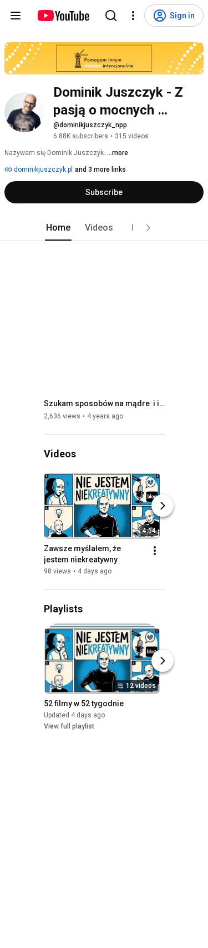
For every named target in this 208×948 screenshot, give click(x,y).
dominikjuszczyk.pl (42, 169)
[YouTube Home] (63, 15)
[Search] (111, 15)
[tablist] (104, 227)
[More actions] (155, 551)
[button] (148, 227)
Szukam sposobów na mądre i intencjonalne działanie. (104, 403)
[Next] (162, 506)
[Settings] (133, 15)
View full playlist (69, 726)
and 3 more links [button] (100, 169)
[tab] (58, 227)
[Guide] (15, 15)
